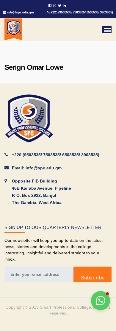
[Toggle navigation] (107, 29)
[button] (100, 300)
